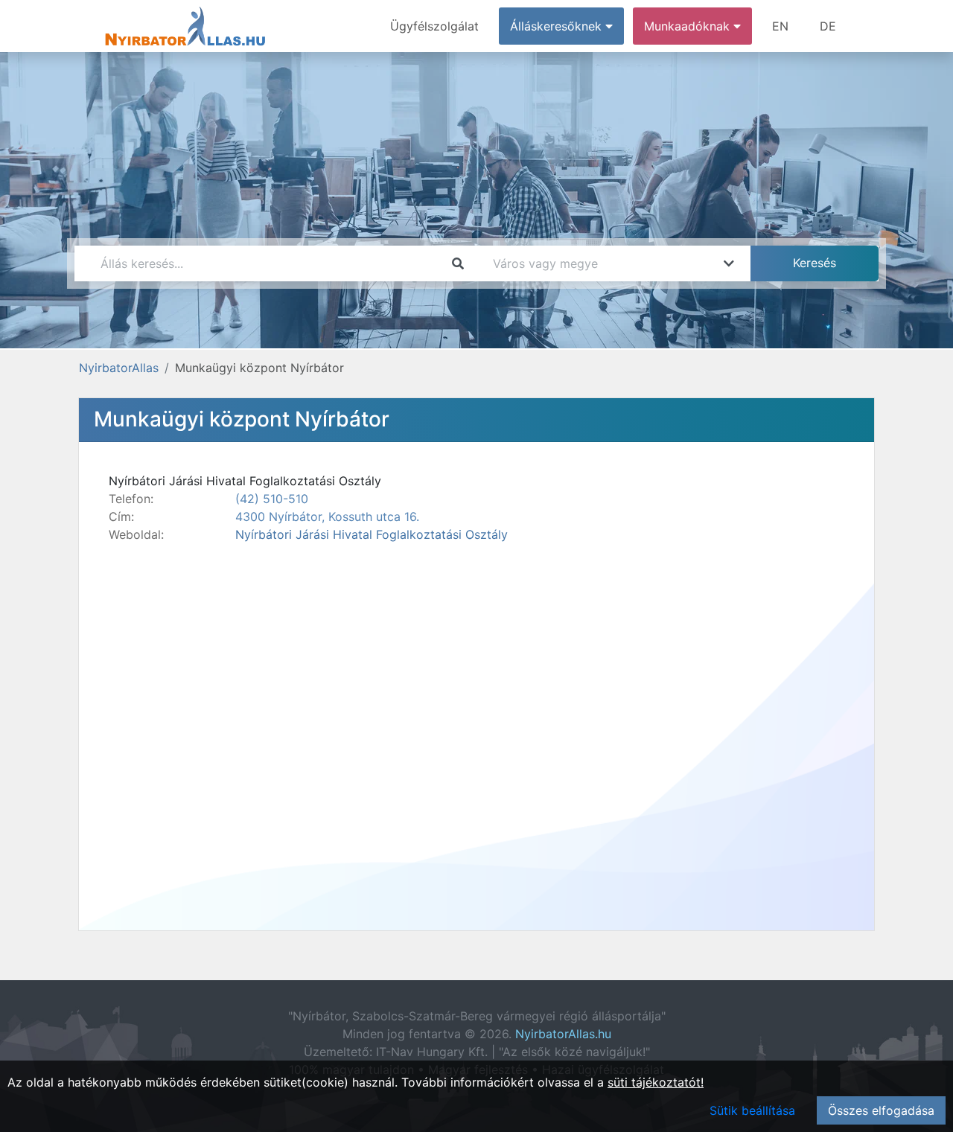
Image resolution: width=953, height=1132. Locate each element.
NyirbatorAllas (119, 367)
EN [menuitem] (780, 26)
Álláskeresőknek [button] (557, 26)
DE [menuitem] (828, 26)
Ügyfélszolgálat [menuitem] (434, 26)
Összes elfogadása (881, 1110)
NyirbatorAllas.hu (563, 1033)
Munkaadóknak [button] (688, 26)
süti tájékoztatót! (656, 1082)
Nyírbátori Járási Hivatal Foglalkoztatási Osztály (371, 534)
